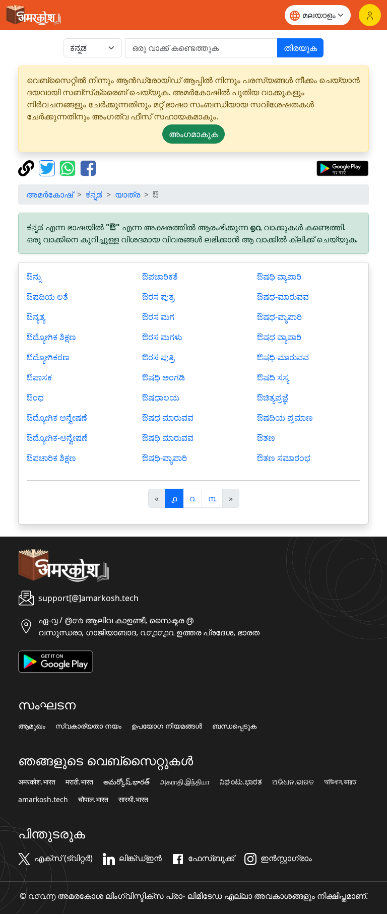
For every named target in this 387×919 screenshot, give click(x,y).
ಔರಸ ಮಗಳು (162, 337)
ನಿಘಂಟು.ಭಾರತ (241, 782)
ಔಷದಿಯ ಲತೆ (47, 296)
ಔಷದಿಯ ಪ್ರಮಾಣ (285, 417)
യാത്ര (127, 194)
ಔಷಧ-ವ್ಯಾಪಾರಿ (279, 316)
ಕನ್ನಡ (94, 194)
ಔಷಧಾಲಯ (160, 397)
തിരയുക (300, 47)
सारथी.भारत (133, 800)
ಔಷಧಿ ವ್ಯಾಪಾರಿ (279, 276)
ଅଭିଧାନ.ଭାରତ (293, 782)
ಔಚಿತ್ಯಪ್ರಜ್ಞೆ (272, 397)
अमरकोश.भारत (36, 782)
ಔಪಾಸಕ (39, 377)
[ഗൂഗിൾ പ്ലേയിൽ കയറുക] (342, 167)
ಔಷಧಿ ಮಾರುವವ (168, 437)
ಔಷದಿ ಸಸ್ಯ (273, 377)
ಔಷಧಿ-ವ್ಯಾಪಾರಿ (164, 458)
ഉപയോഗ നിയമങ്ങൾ (167, 726)
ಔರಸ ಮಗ (158, 316)
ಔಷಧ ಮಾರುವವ (168, 417)
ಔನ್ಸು (34, 276)
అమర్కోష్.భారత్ (126, 782)
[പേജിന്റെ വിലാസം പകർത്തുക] (27, 167)
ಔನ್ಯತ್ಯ (36, 316)
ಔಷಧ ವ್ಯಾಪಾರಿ (279, 337)
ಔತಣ (266, 437)
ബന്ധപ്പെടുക (234, 726)
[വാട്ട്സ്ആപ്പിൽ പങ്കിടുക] (68, 167)
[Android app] (55, 660)
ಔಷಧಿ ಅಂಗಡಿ (163, 377)
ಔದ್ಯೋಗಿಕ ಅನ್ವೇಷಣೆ (57, 417)
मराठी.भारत (79, 782)
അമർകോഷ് (49, 194)
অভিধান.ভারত (340, 782)
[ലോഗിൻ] (370, 15)
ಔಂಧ (35, 397)
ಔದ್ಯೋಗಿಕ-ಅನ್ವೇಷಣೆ (57, 437)
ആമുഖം (31, 726)
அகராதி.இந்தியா (185, 782)
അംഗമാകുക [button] (193, 134)
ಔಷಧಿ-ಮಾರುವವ (283, 357)
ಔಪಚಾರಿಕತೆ (160, 276)
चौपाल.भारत (93, 800)
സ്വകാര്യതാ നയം (88, 726)
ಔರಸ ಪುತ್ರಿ (158, 357)
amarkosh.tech (43, 800)
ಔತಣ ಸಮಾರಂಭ (283, 458)
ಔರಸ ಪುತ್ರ (158, 296)
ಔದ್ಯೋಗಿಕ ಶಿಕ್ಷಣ (51, 337)
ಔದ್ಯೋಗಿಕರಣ (48, 357)
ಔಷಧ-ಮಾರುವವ (283, 296)
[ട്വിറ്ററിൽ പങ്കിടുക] (48, 167)
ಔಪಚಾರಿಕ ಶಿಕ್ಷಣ (51, 458)
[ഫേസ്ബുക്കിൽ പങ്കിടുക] (88, 167)
